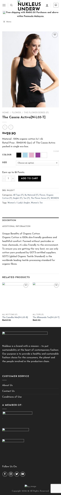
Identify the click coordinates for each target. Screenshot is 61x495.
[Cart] (56, 5)
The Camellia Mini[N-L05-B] (15, 317)
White (44, 155)
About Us (7, 385)
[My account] (47, 5)
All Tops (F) (18, 195)
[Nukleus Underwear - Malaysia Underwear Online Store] (29, 5)
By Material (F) (31, 195)
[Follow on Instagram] (10, 474)
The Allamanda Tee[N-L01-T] (46, 317)
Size (4, 163)
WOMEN (55, 198)
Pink (31, 155)
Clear (56, 151)
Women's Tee (37, 203)
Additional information (16, 226)
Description (9, 220)
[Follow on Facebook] (5, 474)
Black (18, 155)
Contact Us (8, 391)
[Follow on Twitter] (16, 474)
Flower (16, 113)
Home (5, 113)
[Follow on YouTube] (22, 474)
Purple (38, 155)
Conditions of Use (12, 397)
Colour (6, 155)
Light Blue (25, 155)
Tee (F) (26, 198)
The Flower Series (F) (36, 113)
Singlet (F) (17, 198)
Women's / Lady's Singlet (19, 203)
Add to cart (29, 178)
